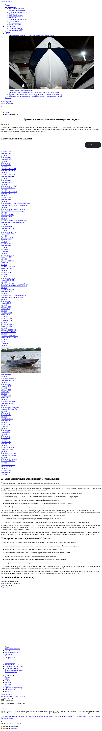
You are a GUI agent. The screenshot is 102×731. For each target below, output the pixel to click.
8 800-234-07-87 (6, 101)
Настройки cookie (7, 718)
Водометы (12, 17)
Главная (7, 5)
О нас (7, 33)
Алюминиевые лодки (16, 16)
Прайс (7, 679)
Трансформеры (14, 21)
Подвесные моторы (15, 28)
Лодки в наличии (15, 25)
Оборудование (10, 26)
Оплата (7, 680)
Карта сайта (9, 691)
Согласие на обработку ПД (64, 716)
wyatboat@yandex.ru (7, 103)
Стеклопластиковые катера (18, 12)
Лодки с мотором (15, 23)
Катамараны (13, 14)
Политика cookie (80, 716)
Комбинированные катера (17, 10)
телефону (14, 728)
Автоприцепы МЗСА (16, 30)
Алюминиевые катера (16, 8)
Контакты (8, 98)
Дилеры (7, 32)
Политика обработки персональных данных (16, 716)
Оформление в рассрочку (13, 688)
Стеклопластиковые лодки (18, 19)
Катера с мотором (11, 672)
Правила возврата (93, 716)
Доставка (8, 682)
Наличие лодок (10, 689)
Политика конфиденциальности (43, 716)
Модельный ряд (10, 7)
